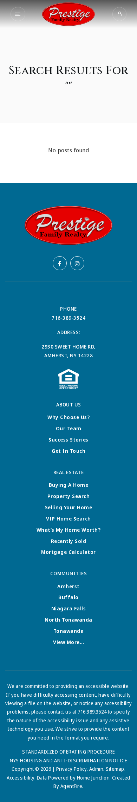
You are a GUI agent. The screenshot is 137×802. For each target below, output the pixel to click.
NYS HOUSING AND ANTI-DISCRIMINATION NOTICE (68, 760)
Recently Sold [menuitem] (68, 541)
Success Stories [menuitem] (68, 439)
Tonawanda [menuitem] (68, 631)
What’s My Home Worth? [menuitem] (69, 529)
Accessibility (20, 777)
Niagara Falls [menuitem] (68, 608)
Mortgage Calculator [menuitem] (68, 552)
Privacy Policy (71, 768)
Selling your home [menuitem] (68, 507)
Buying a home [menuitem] (69, 485)
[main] (68, 91)
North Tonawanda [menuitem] (68, 619)
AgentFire (71, 786)
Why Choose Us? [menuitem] (68, 417)
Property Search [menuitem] (68, 496)
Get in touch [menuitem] (68, 451)
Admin (96, 768)
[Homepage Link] (68, 13)
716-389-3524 (68, 317)
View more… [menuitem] (68, 642)
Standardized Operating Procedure (68, 751)
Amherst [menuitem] (68, 586)
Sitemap (115, 768)
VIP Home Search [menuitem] (68, 518)
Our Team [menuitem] (68, 428)
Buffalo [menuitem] (68, 597)
